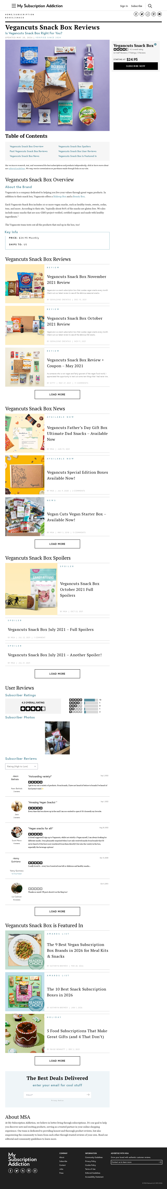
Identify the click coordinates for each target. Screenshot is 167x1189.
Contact (62, 1165)
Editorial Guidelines (92, 1173)
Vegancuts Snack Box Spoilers (74, 146)
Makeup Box (59, 196)
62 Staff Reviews (120, 53)
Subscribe (136, 6)
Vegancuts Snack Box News (24, 156)
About (61, 1157)
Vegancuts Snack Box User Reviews (77, 151)
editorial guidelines (17, 168)
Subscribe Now (135, 66)
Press (61, 1173)
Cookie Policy (90, 1165)
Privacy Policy (90, 1161)
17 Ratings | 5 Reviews (136, 53)
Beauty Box (79, 196)
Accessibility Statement (94, 1177)
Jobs (61, 1169)
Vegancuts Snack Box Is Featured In (77, 156)
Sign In (124, 6)
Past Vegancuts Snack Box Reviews (28, 151)
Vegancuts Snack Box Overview (26, 146)
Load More (57, 394)
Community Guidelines (94, 1157)
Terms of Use (90, 1169)
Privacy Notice (57, 1100)
